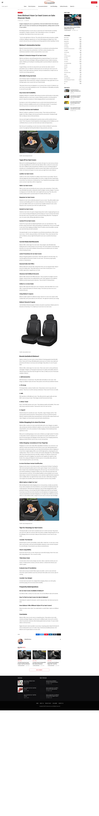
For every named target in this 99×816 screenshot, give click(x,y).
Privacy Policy (48, 703)
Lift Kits (65, 68)
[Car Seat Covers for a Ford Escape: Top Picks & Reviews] (24, 654)
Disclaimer (55, 703)
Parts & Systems (31, 6)
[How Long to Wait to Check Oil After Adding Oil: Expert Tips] (72, 20)
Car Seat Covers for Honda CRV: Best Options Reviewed (39, 663)
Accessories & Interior (42, 6)
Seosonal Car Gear (67, 72)
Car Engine (66, 50)
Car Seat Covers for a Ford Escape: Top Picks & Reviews (24, 663)
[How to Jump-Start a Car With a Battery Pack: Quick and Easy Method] (42, 689)
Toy (64, 83)
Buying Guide (66, 41)
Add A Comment (39, 669)
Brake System (66, 39)
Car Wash (65, 65)
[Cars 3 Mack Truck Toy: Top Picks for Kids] (20, 689)
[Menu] (2, 2)
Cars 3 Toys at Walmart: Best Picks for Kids (29, 681)
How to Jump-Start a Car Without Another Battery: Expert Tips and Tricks (52, 695)
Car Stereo (66, 61)
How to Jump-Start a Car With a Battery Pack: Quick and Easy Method (52, 688)
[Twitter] (14, 29)
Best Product (66, 37)
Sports (65, 74)
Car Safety (66, 57)
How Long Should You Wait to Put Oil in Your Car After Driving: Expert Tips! (75, 108)
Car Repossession (67, 55)
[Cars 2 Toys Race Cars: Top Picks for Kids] (20, 696)
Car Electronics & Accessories (69, 48)
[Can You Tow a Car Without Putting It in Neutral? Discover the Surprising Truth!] (42, 682)
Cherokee (65, 66)
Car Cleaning (66, 46)
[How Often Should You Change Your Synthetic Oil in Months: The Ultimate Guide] (66, 90)
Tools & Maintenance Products (69, 79)
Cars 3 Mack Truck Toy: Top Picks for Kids (30, 688)
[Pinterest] (14, 35)
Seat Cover (20, 12)
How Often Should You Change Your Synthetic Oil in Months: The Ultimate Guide (75, 90)
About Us (72, 6)
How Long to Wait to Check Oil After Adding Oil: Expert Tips (72, 27)
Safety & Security (63, 6)
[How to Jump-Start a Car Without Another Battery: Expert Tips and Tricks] (42, 696)
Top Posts (66, 81)
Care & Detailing (53, 6)
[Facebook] (14, 27)
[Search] (96, 6)
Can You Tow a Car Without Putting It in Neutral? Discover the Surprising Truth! (52, 681)
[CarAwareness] (49, 2)
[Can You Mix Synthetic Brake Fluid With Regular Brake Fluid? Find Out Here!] (66, 102)
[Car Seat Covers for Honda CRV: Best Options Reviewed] (39, 654)
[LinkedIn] (14, 32)
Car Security (66, 59)
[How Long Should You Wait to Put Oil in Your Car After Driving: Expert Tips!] (66, 108)
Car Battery (66, 44)
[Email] (14, 37)
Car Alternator (66, 43)
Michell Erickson (28, 639)
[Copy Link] (14, 40)
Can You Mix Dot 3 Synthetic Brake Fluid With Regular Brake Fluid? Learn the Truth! (75, 96)
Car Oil (65, 54)
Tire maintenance (67, 77)
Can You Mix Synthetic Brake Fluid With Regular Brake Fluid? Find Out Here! (75, 102)
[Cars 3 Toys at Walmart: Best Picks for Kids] (20, 682)
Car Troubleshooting (67, 63)
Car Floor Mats (66, 52)
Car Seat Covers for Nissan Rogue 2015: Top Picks (53, 663)
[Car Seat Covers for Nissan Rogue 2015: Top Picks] (54, 654)
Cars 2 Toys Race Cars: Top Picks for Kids (30, 695)
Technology (66, 76)
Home (25, 6)
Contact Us (94, 2)
